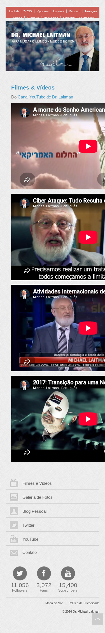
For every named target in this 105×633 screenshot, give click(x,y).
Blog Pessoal (34, 511)
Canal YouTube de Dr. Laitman (45, 97)
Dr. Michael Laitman (40, 35)
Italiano (17, 18)
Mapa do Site (54, 603)
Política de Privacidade (84, 603)
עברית (28, 11)
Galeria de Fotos (37, 497)
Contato (29, 552)
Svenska (33, 18)
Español (58, 11)
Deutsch (74, 11)
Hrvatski (68, 18)
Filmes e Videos (37, 483)
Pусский (42, 11)
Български (86, 18)
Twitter (28, 525)
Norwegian (51, 18)
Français (91, 11)
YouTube (30, 539)
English (14, 11)
